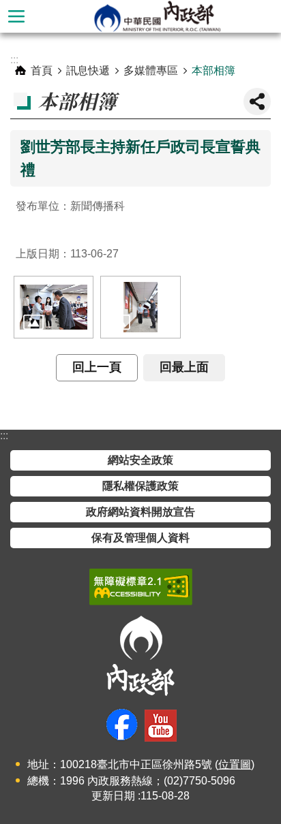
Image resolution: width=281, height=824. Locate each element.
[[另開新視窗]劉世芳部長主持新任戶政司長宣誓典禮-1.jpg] (53, 307)
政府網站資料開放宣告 (140, 512)
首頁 (42, 70)
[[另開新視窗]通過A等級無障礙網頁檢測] (140, 587)
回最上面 (184, 367)
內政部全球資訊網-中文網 (157, 16)
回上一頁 (96, 367)
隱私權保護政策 (140, 486)
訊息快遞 (88, 70)
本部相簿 (213, 70)
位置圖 (234, 764)
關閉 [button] (257, 101)
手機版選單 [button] (16, 16)
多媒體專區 (150, 70)
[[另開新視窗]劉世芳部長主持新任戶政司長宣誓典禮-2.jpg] (140, 307)
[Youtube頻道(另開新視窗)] (161, 726)
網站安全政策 (140, 460)
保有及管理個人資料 (140, 537)
